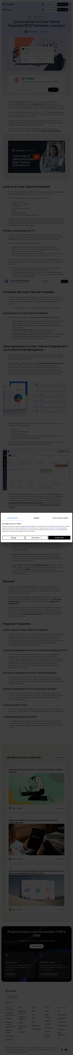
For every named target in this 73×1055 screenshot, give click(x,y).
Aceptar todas (59, 537)
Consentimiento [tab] (12, 518)
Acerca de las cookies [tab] (60, 518)
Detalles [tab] (36, 518)
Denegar (13, 537)
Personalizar (36, 537)
